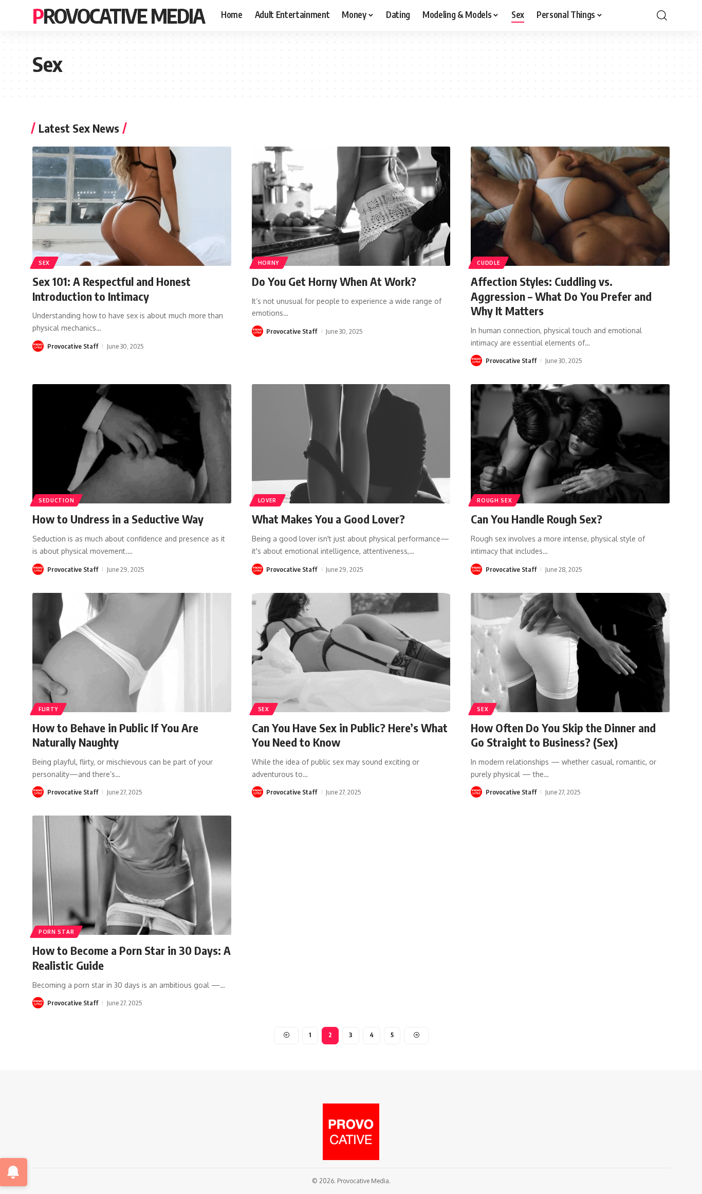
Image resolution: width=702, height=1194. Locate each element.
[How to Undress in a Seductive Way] (131, 443)
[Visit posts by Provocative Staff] (38, 346)
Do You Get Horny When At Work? (334, 281)
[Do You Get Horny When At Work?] (351, 206)
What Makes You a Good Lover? (328, 519)
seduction (56, 500)
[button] (662, 15)
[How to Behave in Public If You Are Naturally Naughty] (131, 652)
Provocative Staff (72, 346)
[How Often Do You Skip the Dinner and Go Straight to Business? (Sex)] (570, 652)
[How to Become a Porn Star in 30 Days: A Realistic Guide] (131, 875)
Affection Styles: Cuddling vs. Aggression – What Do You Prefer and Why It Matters (561, 296)
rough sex (494, 500)
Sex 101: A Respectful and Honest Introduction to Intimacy (111, 288)
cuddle (488, 263)
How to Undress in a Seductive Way (118, 519)
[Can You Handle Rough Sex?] (570, 443)
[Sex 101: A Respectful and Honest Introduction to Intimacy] (131, 206)
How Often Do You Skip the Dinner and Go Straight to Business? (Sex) (563, 735)
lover (267, 500)
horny (269, 263)
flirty (48, 709)
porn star (56, 932)
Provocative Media (118, 15)
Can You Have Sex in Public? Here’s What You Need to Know (350, 735)
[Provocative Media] (351, 1131)
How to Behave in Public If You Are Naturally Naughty (115, 735)
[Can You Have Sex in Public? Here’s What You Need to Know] (351, 652)
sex (44, 263)
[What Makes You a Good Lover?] (351, 443)
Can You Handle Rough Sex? (536, 519)
